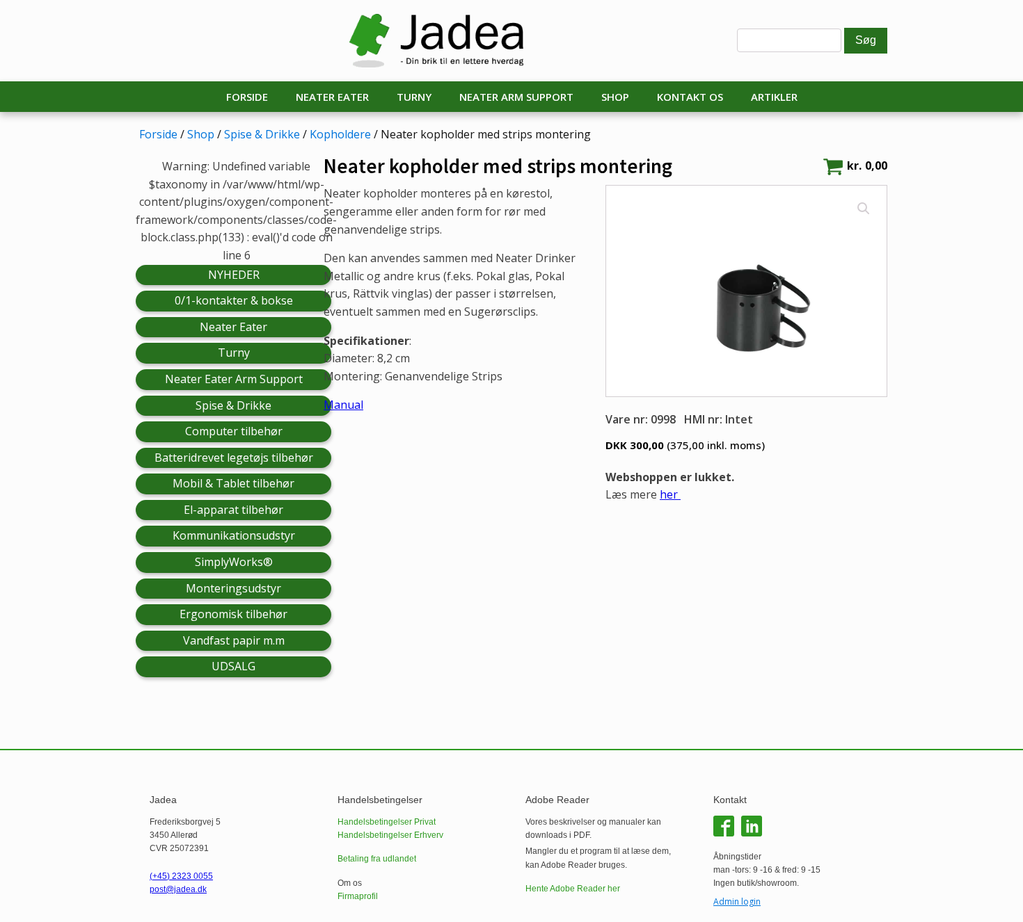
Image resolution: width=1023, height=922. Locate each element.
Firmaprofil (358, 896)
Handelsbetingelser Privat (387, 822)
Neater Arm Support (516, 97)
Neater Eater (332, 97)
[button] (863, 208)
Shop (615, 97)
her (670, 494)
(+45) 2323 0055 (181, 876)
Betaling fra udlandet (377, 859)
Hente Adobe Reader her (572, 888)
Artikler (774, 97)
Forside (247, 97)
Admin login (737, 901)
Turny (414, 97)
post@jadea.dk (178, 889)
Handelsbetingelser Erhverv (390, 835)
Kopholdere (340, 134)
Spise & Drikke (262, 134)
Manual (343, 404)
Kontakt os (690, 97)
